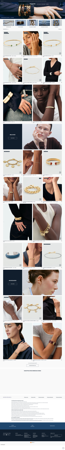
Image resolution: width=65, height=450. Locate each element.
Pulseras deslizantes (50, 397)
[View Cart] (63, 4)
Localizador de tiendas (19, 435)
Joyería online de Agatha (5, 17)
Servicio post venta (27, 435)
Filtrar (59, 29)
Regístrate (56, 435)
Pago (32, 426)
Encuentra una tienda (7, 433)
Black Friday (35, 436)
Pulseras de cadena (41, 397)
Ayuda (43, 435)
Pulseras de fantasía (59, 397)
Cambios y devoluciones (26, 436)
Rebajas (34, 437)
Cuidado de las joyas (27, 437)
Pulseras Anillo (33, 397)
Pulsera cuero (26, 397)
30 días (12, 426)
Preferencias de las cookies (45, 436)
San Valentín (35, 435)
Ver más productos (32, 365)
